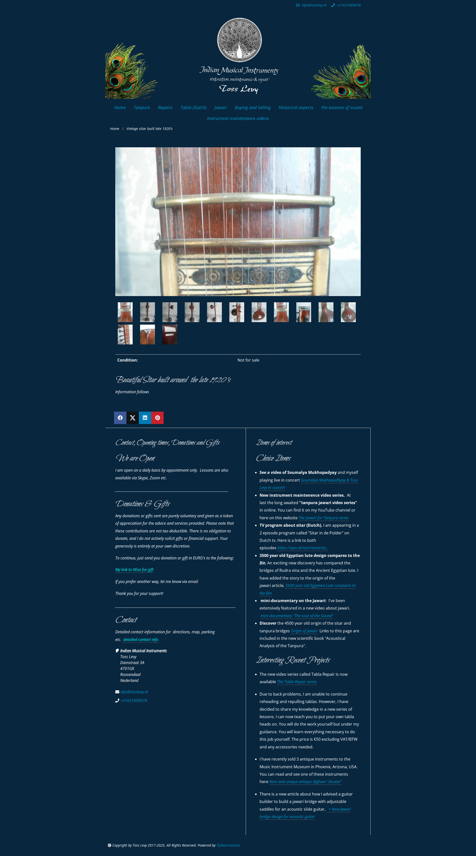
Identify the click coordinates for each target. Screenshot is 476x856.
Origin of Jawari (304, 631)
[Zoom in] (143, 312)
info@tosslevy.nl (314, 5)
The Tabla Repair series (297, 681)
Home (114, 128)
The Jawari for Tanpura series (323, 517)
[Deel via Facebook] (120, 418)
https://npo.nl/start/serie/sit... (302, 547)
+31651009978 (348, 5)
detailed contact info (140, 639)
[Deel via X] (132, 418)
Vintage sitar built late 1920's (149, 128)
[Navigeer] (152, 312)
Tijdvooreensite (228, 845)
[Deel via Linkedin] (145, 418)
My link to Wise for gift (134, 569)
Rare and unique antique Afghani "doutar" (305, 781)
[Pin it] (157, 418)
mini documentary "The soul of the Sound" (297, 615)
